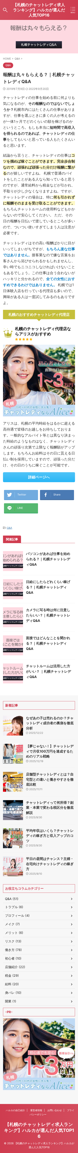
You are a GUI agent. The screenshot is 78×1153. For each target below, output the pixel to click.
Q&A (9, 527)
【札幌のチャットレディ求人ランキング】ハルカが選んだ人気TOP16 (39, 10)
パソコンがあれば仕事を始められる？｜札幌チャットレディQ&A (48, 559)
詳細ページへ (39, 477)
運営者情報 (36, 1110)
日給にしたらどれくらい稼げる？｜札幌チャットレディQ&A (48, 587)
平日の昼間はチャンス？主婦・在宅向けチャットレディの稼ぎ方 (50, 864)
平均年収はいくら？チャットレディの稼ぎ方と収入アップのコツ (50, 836)
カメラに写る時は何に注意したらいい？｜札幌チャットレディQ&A (48, 615)
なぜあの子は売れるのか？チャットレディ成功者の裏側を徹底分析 (50, 723)
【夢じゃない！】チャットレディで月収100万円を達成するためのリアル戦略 (50, 751)
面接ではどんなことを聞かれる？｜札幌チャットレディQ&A (48, 643)
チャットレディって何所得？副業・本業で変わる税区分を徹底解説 (50, 808)
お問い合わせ (54, 1110)
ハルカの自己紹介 (15, 1110)
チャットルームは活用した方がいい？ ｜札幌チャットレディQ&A (48, 671)
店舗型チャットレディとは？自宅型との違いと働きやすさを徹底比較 (50, 779)
